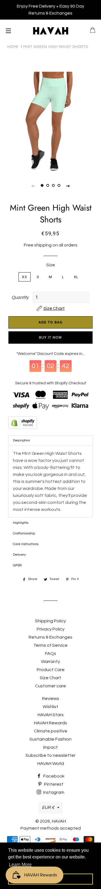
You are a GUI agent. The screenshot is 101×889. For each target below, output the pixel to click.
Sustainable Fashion (50, 739)
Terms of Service (50, 645)
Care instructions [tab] (25, 544)
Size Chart (50, 678)
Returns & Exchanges (50, 637)
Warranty (50, 661)
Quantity (20, 297)
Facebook (53, 776)
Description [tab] (21, 440)
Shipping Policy (50, 621)
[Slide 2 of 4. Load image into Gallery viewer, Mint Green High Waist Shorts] (47, 185)
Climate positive (50, 731)
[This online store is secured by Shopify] (50, 423)
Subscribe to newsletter (50, 755)
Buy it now (50, 337)
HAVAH (59, 821)
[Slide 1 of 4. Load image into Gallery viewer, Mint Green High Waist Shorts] (42, 185)
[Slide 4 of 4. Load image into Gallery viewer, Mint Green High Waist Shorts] (59, 185)
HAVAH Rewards (50, 723)
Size (50, 265)
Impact (50, 747)
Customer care (50, 686)
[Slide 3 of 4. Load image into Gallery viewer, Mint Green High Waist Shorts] (53, 185)
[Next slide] (68, 186)
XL (76, 277)
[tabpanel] (50, 122)
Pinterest (53, 784)
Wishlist (50, 706)
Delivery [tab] (19, 555)
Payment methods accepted (50, 828)
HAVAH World (50, 763)
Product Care (51, 669)
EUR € (48, 807)
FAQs (50, 653)
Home (13, 47)
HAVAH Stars (51, 715)
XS (24, 277)
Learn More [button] (20, 864)
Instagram (53, 792)
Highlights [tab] (20, 523)
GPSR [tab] (17, 565)
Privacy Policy (51, 629)
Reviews (50, 698)
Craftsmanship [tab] (24, 533)
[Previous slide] (33, 186)
